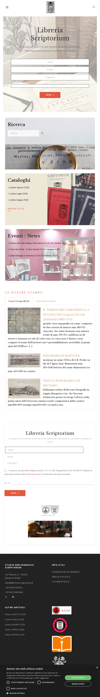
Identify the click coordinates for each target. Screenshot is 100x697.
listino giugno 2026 (19, 200)
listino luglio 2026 (18, 193)
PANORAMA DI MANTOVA (61, 355)
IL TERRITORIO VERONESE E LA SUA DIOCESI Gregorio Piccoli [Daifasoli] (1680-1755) (66, 314)
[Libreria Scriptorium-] (51, 7)
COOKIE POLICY (61, 581)
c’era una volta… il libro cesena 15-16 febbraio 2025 (34, 249)
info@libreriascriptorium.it (19, 583)
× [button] (97, 668)
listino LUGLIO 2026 (14, 619)
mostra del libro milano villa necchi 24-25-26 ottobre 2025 (38, 243)
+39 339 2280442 (14, 592)
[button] (34, 693)
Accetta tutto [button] (78, 678)
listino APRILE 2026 (14, 629)
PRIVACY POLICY (61, 577)
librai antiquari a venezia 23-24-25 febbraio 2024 (33, 255)
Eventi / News (24, 236)
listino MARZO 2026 (15, 634)
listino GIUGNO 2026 (15, 624)
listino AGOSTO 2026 (15, 614)
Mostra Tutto (16, 264)
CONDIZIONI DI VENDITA (66, 572)
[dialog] (50, 681)
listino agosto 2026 (19, 187)
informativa (32, 474)
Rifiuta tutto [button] (78, 684)
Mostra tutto (16, 209)
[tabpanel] (50, 357)
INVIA (48, 95)
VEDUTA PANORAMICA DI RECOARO (61, 383)
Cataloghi (19, 180)
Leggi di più (44, 678)
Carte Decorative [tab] (46, 301)
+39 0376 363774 (13, 587)
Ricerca (16, 124)
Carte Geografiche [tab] (19, 301)
